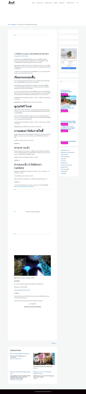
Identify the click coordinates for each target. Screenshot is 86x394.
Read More (64, 94)
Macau (62, 161)
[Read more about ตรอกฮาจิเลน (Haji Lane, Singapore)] (44, 359)
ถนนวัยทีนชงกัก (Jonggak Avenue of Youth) (68, 128)
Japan (62, 158)
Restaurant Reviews (14, 379)
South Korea (63, 169)
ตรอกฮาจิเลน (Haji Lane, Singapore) (42, 366)
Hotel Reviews (64, 156)
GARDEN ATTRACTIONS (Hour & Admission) (24, 186)
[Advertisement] (43, 15)
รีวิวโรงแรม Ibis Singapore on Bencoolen (18, 356)
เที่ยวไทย (56, 3)
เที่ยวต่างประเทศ (70, 3)
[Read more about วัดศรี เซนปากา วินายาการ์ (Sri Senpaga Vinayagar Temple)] (44, 372)
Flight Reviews (64, 150)
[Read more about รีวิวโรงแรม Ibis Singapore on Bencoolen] (19, 353)
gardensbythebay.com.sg (24, 290)
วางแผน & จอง (39, 3)
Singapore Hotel (18, 358)
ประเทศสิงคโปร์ (17, 68)
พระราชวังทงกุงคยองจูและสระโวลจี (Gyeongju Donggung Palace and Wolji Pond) (68, 107)
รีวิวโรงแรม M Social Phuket (68, 141)
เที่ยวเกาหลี (61, 3)
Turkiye (62, 173)
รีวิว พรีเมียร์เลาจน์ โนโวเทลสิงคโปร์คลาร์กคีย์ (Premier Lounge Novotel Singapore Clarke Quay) (20, 377)
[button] (77, 3)
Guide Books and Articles (66, 152)
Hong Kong (63, 154)
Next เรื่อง (54, 343)
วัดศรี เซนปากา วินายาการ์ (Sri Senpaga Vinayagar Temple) (43, 376)
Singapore (17, 56)
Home (33, 3)
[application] (43, 3)
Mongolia (63, 163)
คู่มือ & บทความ (48, 3)
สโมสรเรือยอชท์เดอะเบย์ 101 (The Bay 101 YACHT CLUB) (68, 121)
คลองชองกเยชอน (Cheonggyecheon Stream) (66, 91)
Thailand (63, 171)
